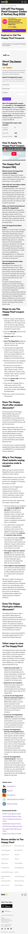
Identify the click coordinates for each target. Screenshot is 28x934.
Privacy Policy (12, 932)
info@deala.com (7, 926)
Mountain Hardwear (6, 881)
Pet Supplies (8, 67)
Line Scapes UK (5, 859)
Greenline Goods (5, 854)
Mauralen (17, 854)
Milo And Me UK (18, 850)
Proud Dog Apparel (5, 850)
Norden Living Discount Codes (11, 814)
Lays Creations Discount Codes (11, 816)
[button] (14, 22)
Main (2, 5)
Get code (14, 30)
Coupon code (5, 84)
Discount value (6, 88)
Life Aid (16, 872)
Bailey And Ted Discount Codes (11, 834)
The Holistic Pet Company (7, 872)
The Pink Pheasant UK (6, 846)
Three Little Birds (18, 863)
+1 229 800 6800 (7, 924)
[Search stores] (25, 1)
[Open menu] (22, 1)
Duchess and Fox (5, 885)
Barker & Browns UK (19, 846)
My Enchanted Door (19, 881)
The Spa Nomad (5, 867)
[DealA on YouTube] (8, 929)
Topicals (17, 859)
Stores (5, 5)
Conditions (5, 92)
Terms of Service (4, 932)
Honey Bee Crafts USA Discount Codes (12, 830)
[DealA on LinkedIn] (11, 929)
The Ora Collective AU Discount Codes (11, 820)
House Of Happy (19, 885)
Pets (4, 67)
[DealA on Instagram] (5, 929)
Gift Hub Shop (4, 863)
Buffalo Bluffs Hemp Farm (6, 877)
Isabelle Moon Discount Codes (11, 824)
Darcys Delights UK (19, 867)
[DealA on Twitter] (2, 929)
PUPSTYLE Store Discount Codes (12, 826)
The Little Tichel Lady (19, 876)
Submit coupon (6, 99)
